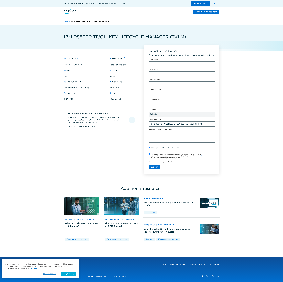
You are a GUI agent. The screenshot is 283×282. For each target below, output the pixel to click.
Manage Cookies (49, 274)
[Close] (75, 261)
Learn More (199, 3)
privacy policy (205, 156)
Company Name (155, 99)
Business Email (155, 79)
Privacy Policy (102, 276)
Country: (152, 109)
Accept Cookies (68, 274)
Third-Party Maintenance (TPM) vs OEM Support (121, 224)
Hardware (149, 239)
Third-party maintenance (77, 239)
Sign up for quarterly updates (84, 126)
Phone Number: (155, 89)
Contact (192, 265)
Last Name (153, 69)
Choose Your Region (119, 276)
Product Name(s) (156, 119)
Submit (154, 167)
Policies (90, 276)
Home (66, 21)
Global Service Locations (173, 265)
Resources (214, 265)
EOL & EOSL (150, 213)
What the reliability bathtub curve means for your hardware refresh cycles (167, 230)
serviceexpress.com (206, 12)
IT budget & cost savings (168, 239)
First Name (153, 59)
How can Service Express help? (160, 129)
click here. (34, 268)
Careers (202, 265)
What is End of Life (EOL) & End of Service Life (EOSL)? (168, 203)
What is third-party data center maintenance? (81, 224)
